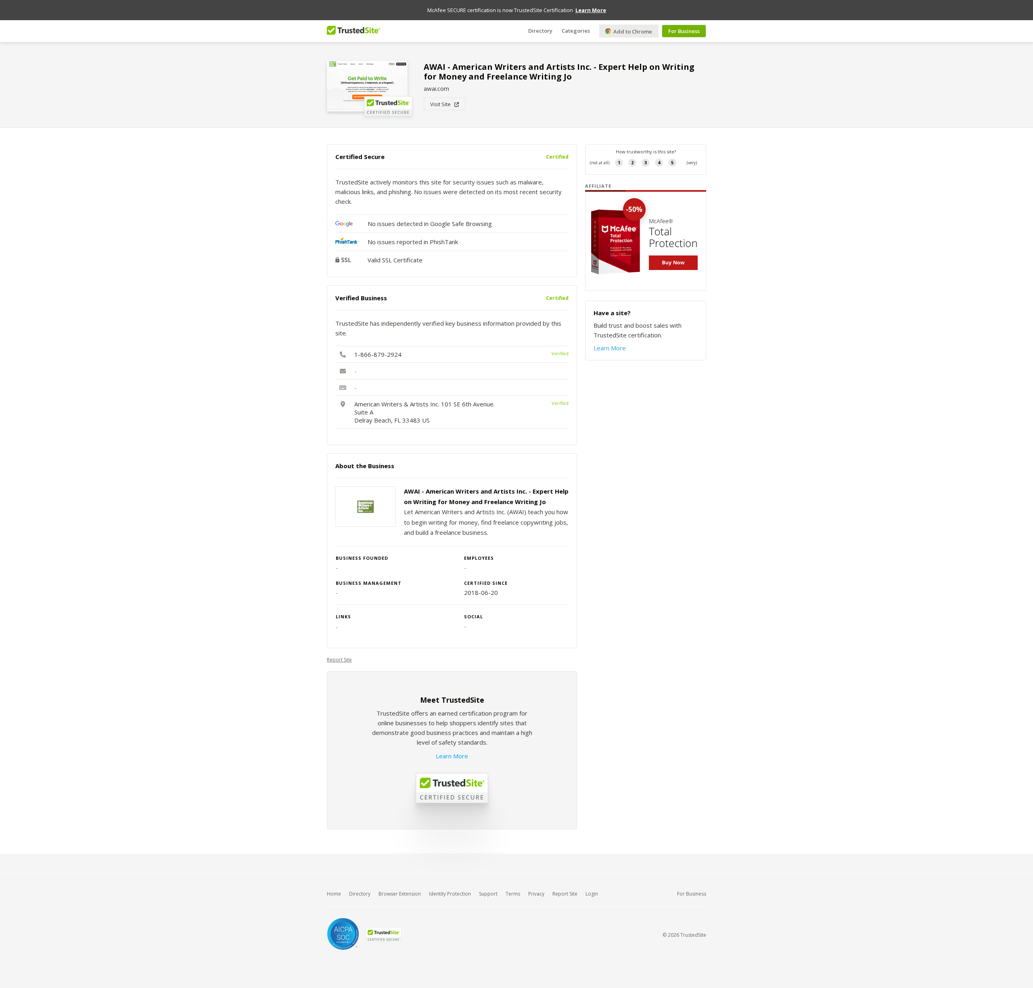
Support (488, 893)
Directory (540, 30)
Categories (576, 30)
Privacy (536, 893)
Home (334, 893)
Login (592, 893)
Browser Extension (399, 893)
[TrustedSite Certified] (383, 934)
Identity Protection (450, 893)
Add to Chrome (632, 31)
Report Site (339, 659)
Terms (513, 893)
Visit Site (442, 104)
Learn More (452, 756)
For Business (684, 31)
